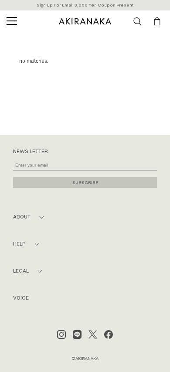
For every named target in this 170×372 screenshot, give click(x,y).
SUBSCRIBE (85, 182)
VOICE (21, 298)
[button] (137, 21)
